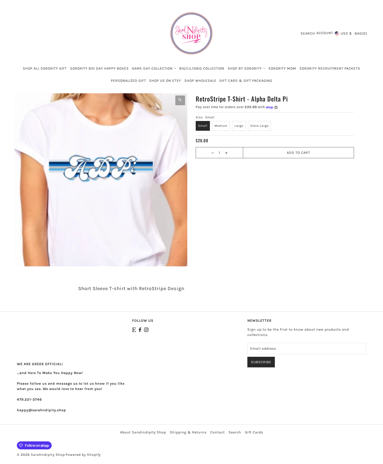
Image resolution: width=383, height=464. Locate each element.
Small (202, 126)
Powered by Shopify (83, 454)
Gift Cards (254, 432)
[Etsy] (134, 329)
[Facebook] (140, 329)
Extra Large (259, 126)
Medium (221, 126)
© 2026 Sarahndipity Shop (41, 454)
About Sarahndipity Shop (143, 432)
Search (235, 432)
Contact (217, 432)
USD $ (346, 33)
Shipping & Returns (188, 432)
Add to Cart (298, 152)
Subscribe (261, 362)
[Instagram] (146, 329)
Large (238, 126)
